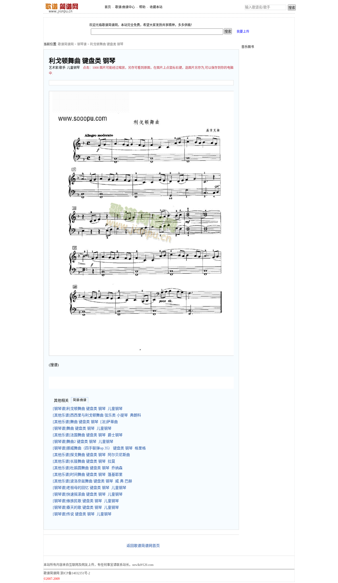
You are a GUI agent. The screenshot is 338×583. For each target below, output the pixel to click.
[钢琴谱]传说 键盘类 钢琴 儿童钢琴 (82, 514)
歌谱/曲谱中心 (125, 7)
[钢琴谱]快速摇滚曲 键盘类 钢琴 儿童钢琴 (88, 494)
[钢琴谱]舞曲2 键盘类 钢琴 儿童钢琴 (83, 442)
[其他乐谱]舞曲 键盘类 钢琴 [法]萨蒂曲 (85, 422)
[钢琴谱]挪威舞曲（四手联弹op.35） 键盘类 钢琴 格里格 (99, 448)
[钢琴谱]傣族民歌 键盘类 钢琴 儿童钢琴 (86, 501)
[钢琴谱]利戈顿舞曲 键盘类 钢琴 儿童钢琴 (88, 409)
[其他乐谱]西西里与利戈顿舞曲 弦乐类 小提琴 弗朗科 (97, 415)
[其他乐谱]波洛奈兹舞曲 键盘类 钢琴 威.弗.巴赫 (92, 481)
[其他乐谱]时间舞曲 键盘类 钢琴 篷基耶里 (88, 475)
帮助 (142, 7)
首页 (108, 7)
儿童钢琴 (73, 68)
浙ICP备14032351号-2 (75, 573)
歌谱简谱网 (66, 44)
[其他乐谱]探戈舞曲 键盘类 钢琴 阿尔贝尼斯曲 (91, 455)
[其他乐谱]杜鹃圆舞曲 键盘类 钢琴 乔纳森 (88, 468)
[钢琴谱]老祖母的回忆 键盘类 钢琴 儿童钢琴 (89, 488)
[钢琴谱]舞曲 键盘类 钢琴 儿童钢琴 (82, 428)
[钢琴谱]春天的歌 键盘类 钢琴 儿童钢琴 (86, 507)
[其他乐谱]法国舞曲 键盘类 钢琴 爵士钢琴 (88, 435)
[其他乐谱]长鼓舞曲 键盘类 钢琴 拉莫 (84, 461)
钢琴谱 (82, 44)
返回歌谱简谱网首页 (143, 546)
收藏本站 (156, 7)
